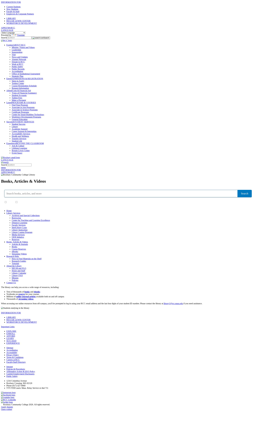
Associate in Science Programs (25, 110)
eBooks (15, 251)
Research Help (12, 256)
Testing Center (18, 83)
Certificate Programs (20, 112)
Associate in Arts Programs (23, 107)
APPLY (4, 28)
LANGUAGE (7, 30)
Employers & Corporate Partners (20, 14)
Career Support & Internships (24, 131)
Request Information (20, 88)
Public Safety (17, 66)
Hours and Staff (18, 271)
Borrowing (16, 218)
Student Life (17, 141)
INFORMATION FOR (11, 2)
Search (4, 38)
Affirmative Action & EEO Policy (20, 371)
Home (9, 211)
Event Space (17, 153)
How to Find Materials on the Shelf (26, 259)
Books (14, 247)
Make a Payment (19, 100)
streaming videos (25, 299)
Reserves (15, 239)
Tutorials (15, 263)
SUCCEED (11, 341)
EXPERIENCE (13, 343)
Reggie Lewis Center (21, 150)
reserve (21, 294)
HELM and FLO (19, 268)
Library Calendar (19, 273)
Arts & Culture (18, 146)
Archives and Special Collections (26, 215)
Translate (21, 35)
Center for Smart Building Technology (28, 114)
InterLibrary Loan (19, 227)
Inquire (10, 407)
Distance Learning (19, 223)
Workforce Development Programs (26, 117)
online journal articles (26, 296)
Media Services (18, 235)
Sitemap (9, 348)
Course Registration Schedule (24, 86)
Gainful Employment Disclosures (20, 374)
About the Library (14, 266)
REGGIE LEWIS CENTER (18, 21)
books (27, 292)
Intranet (9, 367)
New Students (12, 9)
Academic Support (19, 129)
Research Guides (19, 261)
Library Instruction (19, 230)
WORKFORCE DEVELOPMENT (21, 23)
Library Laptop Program (22, 232)
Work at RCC (17, 64)
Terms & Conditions (14, 357)
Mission (15, 278)
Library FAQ (17, 275)
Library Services (13, 213)
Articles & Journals (20, 244)
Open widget (6, 409)
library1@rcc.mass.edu (173, 303)
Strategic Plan (17, 76)
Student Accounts (19, 95)
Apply (4, 407)
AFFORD (10, 336)
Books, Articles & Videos (17, 242)
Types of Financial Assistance (24, 93)
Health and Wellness (20, 136)
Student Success (18, 124)
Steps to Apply (18, 81)
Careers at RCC (13, 360)
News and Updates (20, 57)
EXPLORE (11, 331)
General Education (19, 119)
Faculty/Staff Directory (16, 362)
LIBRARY (11, 18)
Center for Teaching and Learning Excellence (31, 220)
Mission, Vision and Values (23, 47)
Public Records (18, 69)
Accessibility (11, 352)
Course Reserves (19, 249)
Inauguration (17, 52)
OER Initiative (18, 237)
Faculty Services (19, 225)
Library (15, 126)
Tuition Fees (17, 98)
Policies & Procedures (15, 369)
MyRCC (11, 28)
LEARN (10, 338)
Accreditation (17, 71)
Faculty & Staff (12, 11)
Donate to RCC (18, 62)
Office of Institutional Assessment (26, 74)
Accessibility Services (21, 134)
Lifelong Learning (19, 148)
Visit (14, 54)
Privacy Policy (12, 355)
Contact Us (11, 283)
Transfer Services (19, 138)
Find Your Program (20, 105)
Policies (15, 280)
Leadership (16, 50)
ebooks (37, 292)
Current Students (13, 7)
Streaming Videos (19, 254)
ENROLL (10, 333)
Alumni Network (19, 59)
